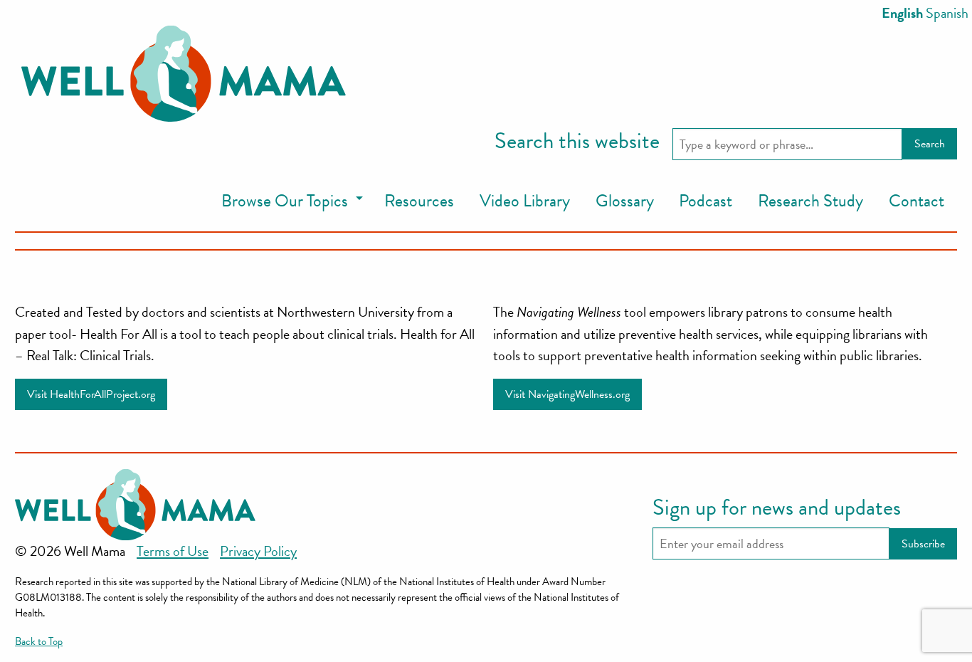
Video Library (525, 201)
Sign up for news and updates (777, 508)
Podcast (705, 201)
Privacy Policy (258, 551)
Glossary (625, 201)
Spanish (947, 12)
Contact (916, 201)
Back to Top (39, 641)
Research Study (810, 201)
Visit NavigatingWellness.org (567, 394)
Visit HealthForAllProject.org (91, 394)
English (902, 12)
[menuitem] (289, 201)
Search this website (577, 141)
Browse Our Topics (284, 201)
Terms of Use (172, 551)
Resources (419, 201)
